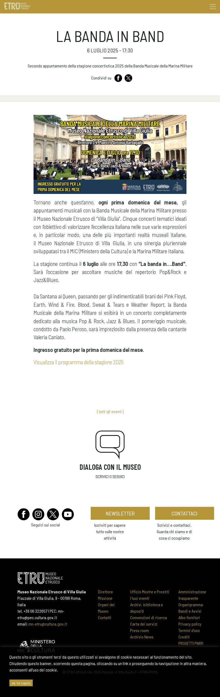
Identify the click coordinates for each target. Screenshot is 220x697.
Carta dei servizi (143, 623)
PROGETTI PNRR (190, 643)
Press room (139, 630)
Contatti (104, 617)
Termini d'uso (189, 630)
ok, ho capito (21, 683)
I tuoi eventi (139, 598)
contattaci (184, 513)
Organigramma (190, 604)
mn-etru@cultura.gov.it (47, 623)
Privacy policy (189, 623)
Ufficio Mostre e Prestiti (149, 591)
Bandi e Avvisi (189, 610)
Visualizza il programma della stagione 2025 (78, 362)
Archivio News (141, 636)
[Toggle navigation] (213, 7)
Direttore (105, 591)
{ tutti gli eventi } (110, 411)
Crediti (184, 636)
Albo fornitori (189, 617)
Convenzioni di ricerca (148, 617)
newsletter (120, 513)
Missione (105, 598)
